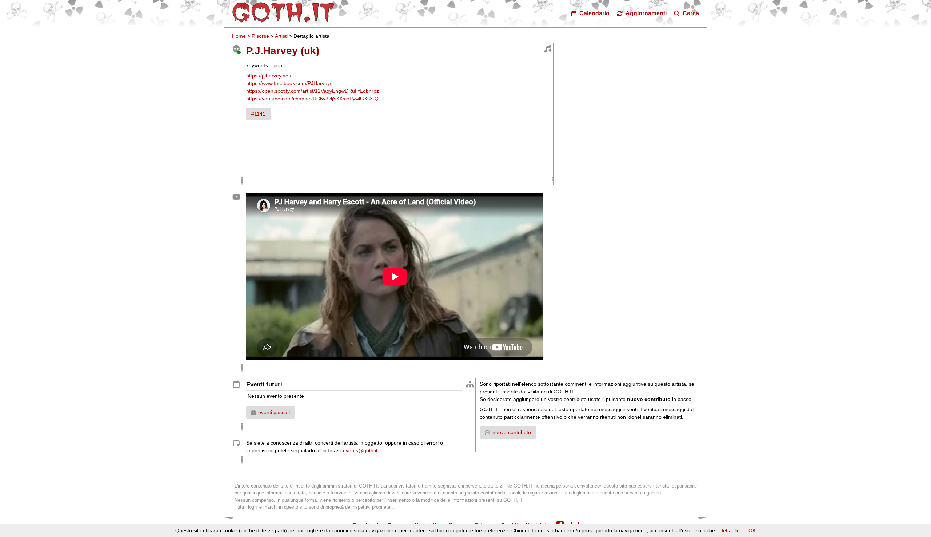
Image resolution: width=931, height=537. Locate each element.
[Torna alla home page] (283, 12)
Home (239, 36)
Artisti (281, 36)
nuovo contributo (511, 432)
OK (752, 530)
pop (277, 65)
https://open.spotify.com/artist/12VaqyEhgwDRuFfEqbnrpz (312, 91)
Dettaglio (729, 530)
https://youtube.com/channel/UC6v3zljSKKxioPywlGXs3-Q (312, 98)
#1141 (258, 114)
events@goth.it (360, 450)
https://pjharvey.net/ (268, 76)
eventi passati (274, 412)
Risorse (260, 36)
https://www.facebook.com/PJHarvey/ (288, 83)
